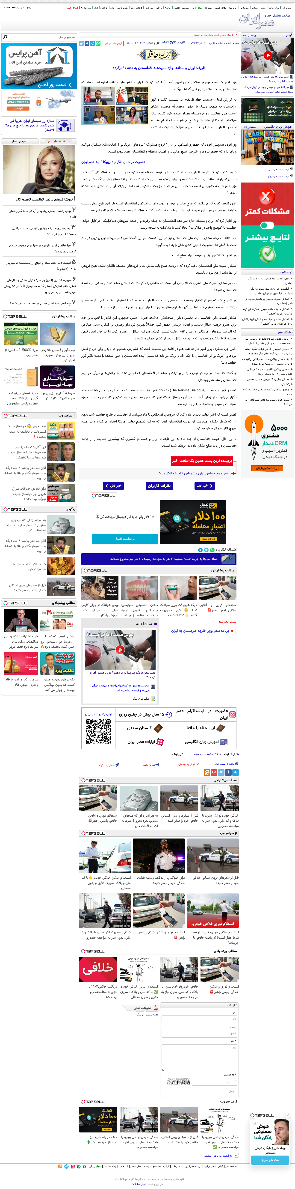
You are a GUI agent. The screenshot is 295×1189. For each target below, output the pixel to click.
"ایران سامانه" (139, 1184)
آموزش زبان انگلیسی (202, 742)
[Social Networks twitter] (206, 550)
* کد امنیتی (230, 1075)
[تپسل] (93, 495)
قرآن (112, 8)
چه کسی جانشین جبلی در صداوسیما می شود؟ (40, 303)
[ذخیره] (171, 43)
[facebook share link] (87, 43)
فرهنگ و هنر (136, 8)
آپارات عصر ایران (141, 742)
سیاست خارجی (216, 43)
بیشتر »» (249, 35)
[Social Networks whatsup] (212, 550)
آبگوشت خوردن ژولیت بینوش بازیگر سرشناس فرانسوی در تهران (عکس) (271, 291)
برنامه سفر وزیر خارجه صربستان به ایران (200, 631)
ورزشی (159, 8)
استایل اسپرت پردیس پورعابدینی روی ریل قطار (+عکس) (268, 301)
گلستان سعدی (139, 728)
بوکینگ (140, 1015)
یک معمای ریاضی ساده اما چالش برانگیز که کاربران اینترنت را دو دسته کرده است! (267, 361)
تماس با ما (274, 8)
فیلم (96, 8)
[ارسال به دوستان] (167, 43)
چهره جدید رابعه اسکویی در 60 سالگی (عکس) (270, 281)
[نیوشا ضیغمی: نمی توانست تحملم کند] (39, 169)
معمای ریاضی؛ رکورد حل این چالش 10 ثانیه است (267, 392)
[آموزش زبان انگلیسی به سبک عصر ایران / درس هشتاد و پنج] (267, 147)
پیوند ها (208, 8)
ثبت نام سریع (270, 1160)
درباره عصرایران (193, 1167)
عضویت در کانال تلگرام (129, 162)
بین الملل (149, 8)
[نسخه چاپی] (163, 43)
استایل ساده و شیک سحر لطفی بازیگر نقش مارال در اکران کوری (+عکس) (267, 321)
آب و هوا (233, 8)
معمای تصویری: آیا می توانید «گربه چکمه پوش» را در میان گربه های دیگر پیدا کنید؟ (268, 351)
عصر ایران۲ (210, 1167)
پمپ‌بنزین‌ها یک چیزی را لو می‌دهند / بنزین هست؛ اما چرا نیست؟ (267, 79)
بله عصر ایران (90, 162)
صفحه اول (286, 8)
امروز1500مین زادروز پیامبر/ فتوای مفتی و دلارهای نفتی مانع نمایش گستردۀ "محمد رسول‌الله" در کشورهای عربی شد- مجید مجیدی (40, 286)
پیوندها (146, 1167)
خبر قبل (115, 486)
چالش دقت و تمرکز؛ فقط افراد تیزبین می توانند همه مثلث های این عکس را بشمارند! (268, 341)
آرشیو (263, 8)
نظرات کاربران (159, 486)
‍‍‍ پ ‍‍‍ (180, 42)
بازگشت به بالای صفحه (218, 1156)
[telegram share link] (92, 43)
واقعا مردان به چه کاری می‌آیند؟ (217, 35)
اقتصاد (177, 8)
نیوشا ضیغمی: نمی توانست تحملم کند (44, 199)
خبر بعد (202, 486)
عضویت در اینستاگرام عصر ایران (202, 714)
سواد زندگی (197, 8)
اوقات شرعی (220, 8)
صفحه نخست (232, 43)
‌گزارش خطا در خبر (113, 43)
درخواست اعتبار (125, 539)
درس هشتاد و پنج (279, 170)
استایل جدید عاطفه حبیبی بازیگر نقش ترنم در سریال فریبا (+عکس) (267, 311)
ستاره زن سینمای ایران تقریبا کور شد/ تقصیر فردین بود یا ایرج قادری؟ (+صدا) (29, 125)
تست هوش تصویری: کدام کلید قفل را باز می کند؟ (268, 402)
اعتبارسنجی (152, 1015)
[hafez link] (159, 54)
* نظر (233, 1041)
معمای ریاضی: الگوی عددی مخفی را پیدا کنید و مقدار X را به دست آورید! (268, 371)
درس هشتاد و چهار (279, 177)
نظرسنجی (244, 8)
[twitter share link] (81, 43)
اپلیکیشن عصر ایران (98, 714)
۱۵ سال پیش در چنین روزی (141, 714)
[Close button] (288, 1115)
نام (234, 1012)
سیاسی (185, 8)
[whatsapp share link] (98, 43)
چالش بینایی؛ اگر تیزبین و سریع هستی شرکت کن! (269, 381)
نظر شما (231, 1005)
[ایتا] (207, 772)
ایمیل (233, 1027)
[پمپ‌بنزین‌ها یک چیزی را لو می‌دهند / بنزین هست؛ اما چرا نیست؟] (267, 56)
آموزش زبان (72, 8)
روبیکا (107, 162)
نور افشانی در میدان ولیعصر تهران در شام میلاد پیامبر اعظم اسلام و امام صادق (268, 89)
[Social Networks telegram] (200, 550)
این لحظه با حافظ (200, 728)
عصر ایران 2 (86, 8)
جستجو (254, 8)
